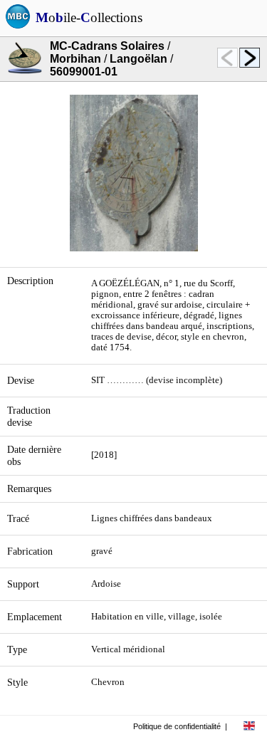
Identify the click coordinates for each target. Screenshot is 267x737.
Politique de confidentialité (177, 726)
